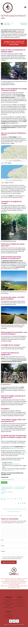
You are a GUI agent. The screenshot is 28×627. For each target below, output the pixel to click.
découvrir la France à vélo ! (16, 448)
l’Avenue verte (19, 97)
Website (3, 551)
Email (2, 545)
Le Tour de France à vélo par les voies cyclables (19, 487)
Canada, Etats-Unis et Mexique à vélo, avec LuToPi (14, 509)
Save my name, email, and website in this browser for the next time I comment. (13, 557)
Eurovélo (3, 428)
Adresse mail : (5, 477)
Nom (2, 540)
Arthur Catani (7, 24)
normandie (3, 499)
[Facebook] (10, 621)
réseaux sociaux (16, 464)
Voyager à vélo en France (8, 498)
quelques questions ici (8, 470)
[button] (25, 7)
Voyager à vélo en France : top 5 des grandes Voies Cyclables (7, 488)
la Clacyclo (24, 452)
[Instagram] (17, 621)
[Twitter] (14, 621)
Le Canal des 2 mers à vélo (13, 511)
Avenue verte (19, 498)
